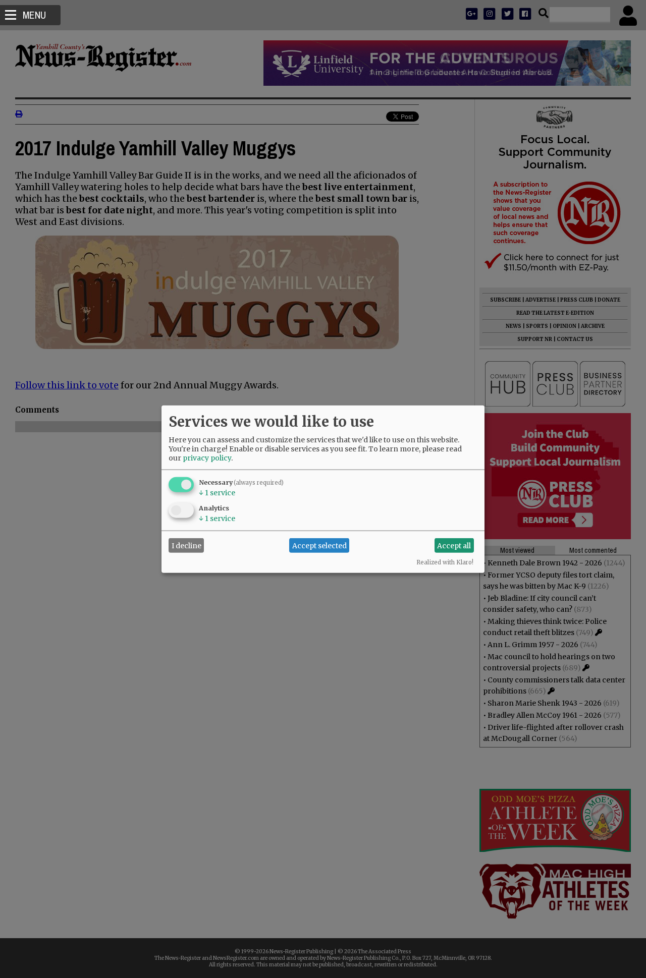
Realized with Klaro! (444, 562)
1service (217, 492)
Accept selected (319, 545)
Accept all (454, 545)
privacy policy (207, 458)
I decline (186, 545)
